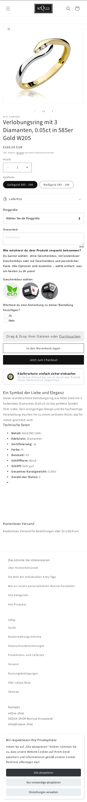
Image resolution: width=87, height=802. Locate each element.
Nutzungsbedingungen (23, 673)
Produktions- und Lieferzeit (26, 655)
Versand (20, 152)
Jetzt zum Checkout (44, 360)
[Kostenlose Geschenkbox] (30, 290)
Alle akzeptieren (43, 772)
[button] (8, 8)
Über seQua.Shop (19, 682)
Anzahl (7, 159)
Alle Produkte (17, 604)
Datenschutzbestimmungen (26, 646)
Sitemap (13, 691)
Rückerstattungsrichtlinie (24, 636)
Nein (12, 320)
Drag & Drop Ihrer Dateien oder (43, 336)
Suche (12, 627)
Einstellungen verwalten (43, 792)
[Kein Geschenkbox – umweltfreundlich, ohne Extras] (11, 290)
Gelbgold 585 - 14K (20, 184)
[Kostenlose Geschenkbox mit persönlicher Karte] (49, 290)
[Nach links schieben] (34, 111)
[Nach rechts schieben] (52, 111)
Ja (10, 315)
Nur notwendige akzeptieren (44, 782)
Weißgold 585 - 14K (57, 184)
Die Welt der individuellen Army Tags (32, 577)
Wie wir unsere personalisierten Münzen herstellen (41, 586)
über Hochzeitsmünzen (23, 567)
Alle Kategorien (18, 595)
